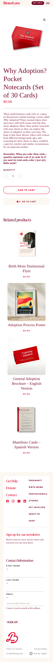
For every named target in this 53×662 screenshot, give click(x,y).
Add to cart (26, 190)
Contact (11, 495)
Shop (32, 521)
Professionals (38, 494)
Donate (11, 488)
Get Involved (37, 507)
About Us (34, 514)
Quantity (9, 170)
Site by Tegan (40, 653)
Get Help (38, 3)
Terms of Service (14, 649)
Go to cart (27, 201)
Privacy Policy (40, 649)
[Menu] (48, 3)
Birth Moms (36, 487)
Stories (33, 501)
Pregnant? (35, 480)
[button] (44, 19)
